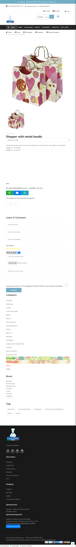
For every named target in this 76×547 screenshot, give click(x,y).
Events (37, 27)
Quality (8, 496)
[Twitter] (17, 451)
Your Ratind (10, 245)
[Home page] (10, 19)
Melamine (9, 336)
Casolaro (9, 388)
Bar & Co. (9, 333)
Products (39, 17)
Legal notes (10, 465)
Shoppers (40, 32)
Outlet (8, 369)
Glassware (9, 304)
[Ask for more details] (25, 193)
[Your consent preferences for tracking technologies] (73, 544)
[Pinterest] (22, 451)
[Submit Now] (17, 193)
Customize (46, 27)
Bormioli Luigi (10, 383)
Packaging (28, 32)
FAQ (7, 479)
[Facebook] (8, 451)
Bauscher (9, 381)
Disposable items (11, 326)
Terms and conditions (13, 499)
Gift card (64, 27)
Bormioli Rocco (11, 386)
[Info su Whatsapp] (9, 193)
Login (68, 11)
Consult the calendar (13, 526)
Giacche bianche (11, 351)
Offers (8, 365)
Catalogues (28, 27)
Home (20, 27)
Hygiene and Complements (15, 344)
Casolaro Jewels (11, 355)
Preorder (9, 347)
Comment (13, 290)
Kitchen (8, 318)
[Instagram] (12, 451)
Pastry (8, 329)
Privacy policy (10, 469)
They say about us (12, 475)
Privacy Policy (5, 546)
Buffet (8, 315)
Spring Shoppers (53, 32)
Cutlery (8, 308)
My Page (47, 11)
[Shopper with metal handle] (16, 119)
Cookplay (9, 396)
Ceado (8, 391)
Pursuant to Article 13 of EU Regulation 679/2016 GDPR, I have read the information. (34, 286)
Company (9, 462)
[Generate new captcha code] (19, 253)
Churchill (8, 393)
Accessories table (12, 311)
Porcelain (9, 300)
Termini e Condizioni (26, 546)
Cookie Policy (15, 546)
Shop (18, 32)
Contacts (55, 27)
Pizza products (11, 322)
